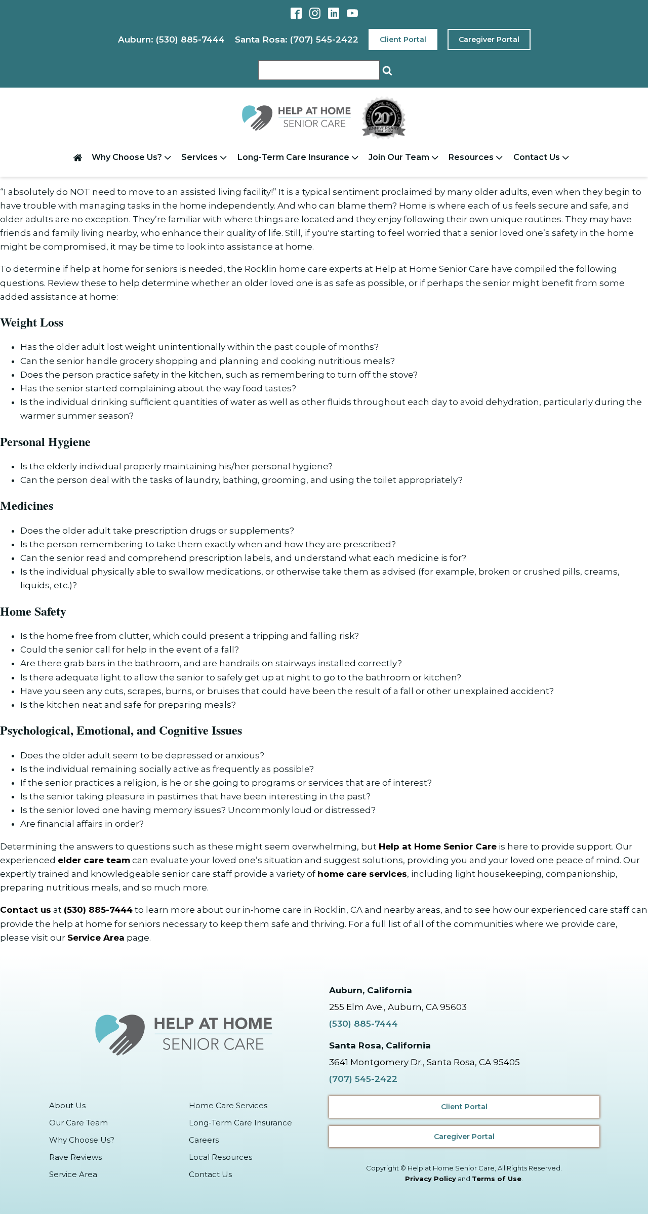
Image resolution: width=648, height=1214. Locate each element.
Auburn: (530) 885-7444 (171, 39)
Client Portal (403, 39)
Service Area (96, 938)
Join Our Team (399, 157)
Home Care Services (228, 1105)
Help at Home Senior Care (438, 846)
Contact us (25, 910)
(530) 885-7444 (98, 910)
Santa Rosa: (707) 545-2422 (296, 39)
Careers (204, 1140)
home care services (362, 874)
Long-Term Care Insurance (293, 157)
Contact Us (536, 157)
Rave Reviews (75, 1157)
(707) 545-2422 (363, 1079)
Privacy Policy (430, 1179)
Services (199, 157)
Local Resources (220, 1157)
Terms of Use (496, 1179)
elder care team (94, 860)
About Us (67, 1105)
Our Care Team (78, 1122)
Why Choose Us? (127, 157)
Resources (471, 157)
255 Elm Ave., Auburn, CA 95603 (398, 1007)
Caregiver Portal (489, 39)
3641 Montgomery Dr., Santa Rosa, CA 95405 (424, 1062)
